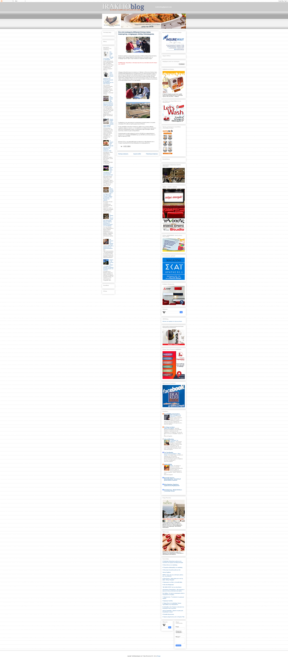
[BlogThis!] (125, 146)
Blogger (158, 656)
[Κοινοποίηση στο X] (127, 146)
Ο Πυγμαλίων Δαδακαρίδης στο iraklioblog (172, 567)
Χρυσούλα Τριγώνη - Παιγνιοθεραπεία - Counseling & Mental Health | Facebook (172, 479)
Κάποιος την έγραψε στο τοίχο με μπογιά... (173, 321)
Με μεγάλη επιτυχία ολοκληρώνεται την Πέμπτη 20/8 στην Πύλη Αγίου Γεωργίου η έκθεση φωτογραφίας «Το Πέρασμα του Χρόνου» (108, 194)
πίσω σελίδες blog (169, 439)
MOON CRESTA (168, 464)
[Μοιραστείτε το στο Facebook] (128, 146)
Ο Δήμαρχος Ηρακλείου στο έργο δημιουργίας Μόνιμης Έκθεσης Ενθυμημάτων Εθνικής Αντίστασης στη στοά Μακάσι (108, 220)
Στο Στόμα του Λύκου (169, 427)
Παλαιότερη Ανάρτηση (152, 154)
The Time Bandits (168, 452)
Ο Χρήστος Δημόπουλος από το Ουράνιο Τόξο (173, 616)
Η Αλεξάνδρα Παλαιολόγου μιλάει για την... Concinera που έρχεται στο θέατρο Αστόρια (173, 562)
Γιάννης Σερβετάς (167, 572)
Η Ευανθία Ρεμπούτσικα (168, 614)
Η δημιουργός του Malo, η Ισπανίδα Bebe (172, 582)
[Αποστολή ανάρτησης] (121, 146)
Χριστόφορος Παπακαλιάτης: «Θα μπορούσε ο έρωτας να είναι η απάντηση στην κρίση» (173, 590)
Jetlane (171, 465)
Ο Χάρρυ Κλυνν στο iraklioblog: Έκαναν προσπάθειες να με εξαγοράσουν (172, 604)
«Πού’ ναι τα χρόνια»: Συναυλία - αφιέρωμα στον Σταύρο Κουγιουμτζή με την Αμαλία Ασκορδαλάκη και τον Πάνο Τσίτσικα (108, 78)
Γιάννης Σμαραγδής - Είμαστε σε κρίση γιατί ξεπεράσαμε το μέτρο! (173, 611)
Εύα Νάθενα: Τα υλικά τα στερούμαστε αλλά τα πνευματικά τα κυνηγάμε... (173, 594)
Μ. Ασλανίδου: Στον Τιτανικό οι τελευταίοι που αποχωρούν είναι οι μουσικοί (173, 607)
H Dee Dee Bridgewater (168, 584)
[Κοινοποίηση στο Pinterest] (129, 146)
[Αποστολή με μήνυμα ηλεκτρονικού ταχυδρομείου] (124, 146)
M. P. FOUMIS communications (172, 413)
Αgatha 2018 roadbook (169, 428)
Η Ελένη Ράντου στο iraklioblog (170, 565)
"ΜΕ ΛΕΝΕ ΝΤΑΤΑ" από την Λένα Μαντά (172, 587)
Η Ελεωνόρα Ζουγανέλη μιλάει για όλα (171, 569)
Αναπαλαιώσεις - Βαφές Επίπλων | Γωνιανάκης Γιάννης (173, 490)
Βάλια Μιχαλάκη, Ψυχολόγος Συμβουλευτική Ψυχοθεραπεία (171, 485)
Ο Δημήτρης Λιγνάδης (168, 600)
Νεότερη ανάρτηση (123, 154)
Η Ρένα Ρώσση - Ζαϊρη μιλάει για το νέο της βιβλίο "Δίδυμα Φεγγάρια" (173, 579)
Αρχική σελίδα (137, 154)
